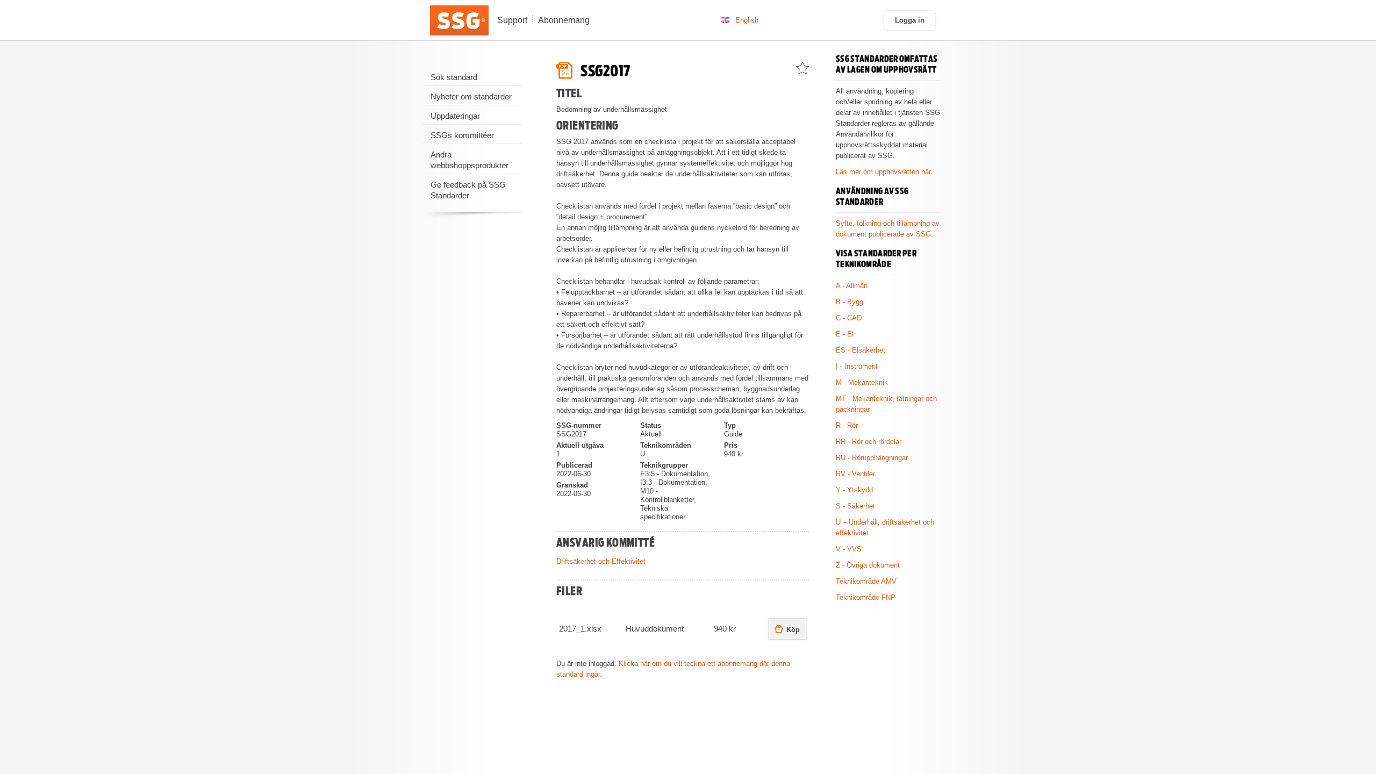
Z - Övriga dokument (868, 565)
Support (512, 20)
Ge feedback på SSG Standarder (468, 190)
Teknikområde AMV (866, 581)
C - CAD (849, 318)
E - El (845, 334)
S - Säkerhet (855, 506)
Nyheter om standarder (471, 96)
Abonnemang (564, 20)
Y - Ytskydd (854, 490)
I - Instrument (857, 366)
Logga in (909, 20)
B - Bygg (849, 302)
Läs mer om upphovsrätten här (883, 172)
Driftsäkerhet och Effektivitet (601, 561)
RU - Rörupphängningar (872, 458)
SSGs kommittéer (462, 135)
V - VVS (849, 549)
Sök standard (454, 77)
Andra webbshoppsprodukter (469, 160)
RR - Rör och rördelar (868, 442)
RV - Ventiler (855, 474)
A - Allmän (852, 286)
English (746, 20)
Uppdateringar (455, 115)
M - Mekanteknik (862, 382)
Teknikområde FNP (865, 597)
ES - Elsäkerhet (860, 350)
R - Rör (847, 425)
